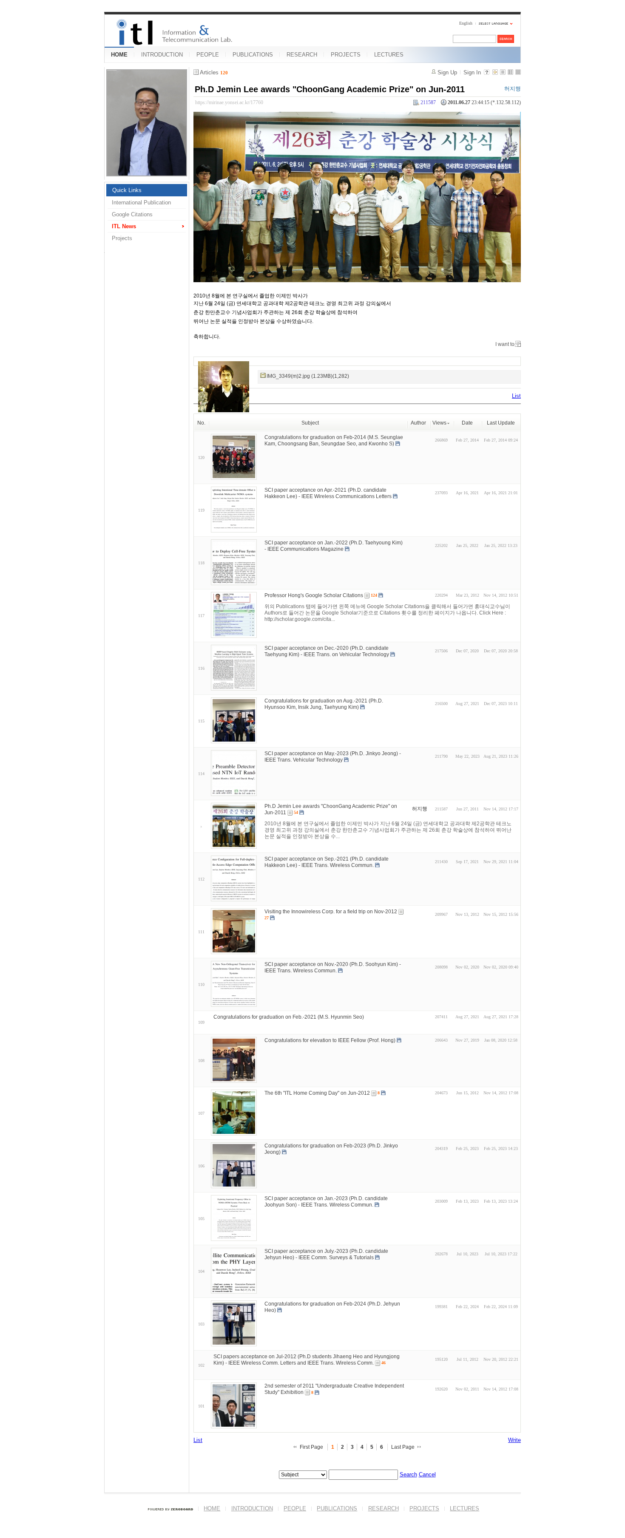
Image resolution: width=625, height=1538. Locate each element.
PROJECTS (346, 54)
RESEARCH (302, 54)
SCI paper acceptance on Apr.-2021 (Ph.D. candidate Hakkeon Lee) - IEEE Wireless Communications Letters (328, 493)
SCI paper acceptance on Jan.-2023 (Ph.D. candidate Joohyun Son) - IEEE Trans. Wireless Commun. (326, 1201)
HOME (119, 54)
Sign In (472, 72)
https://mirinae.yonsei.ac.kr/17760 (229, 102)
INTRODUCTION (162, 54)
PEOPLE (207, 54)
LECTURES (388, 54)
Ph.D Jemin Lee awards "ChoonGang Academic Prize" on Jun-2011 (330, 89)
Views (439, 423)
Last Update (501, 423)
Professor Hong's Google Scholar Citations (313, 595)
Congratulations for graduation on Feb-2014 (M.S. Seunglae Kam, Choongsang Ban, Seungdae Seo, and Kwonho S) (333, 440)
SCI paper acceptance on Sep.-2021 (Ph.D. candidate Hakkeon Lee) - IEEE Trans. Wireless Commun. (326, 862)
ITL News (124, 226)
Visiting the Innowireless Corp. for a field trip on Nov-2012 (330, 912)
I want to (504, 344)
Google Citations (132, 214)
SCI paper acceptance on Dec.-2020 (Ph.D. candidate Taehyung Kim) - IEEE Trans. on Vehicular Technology (326, 651)
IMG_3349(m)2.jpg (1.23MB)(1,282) (308, 376)
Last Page (403, 1447)
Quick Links (127, 190)
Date (467, 423)
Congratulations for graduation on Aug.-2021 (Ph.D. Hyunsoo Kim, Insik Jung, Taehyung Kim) (323, 704)
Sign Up (447, 72)
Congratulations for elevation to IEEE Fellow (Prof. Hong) (329, 1040)
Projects (122, 238)
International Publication (141, 202)
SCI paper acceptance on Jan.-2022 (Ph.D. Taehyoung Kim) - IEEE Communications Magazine (333, 546)
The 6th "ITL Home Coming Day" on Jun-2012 (317, 1093)
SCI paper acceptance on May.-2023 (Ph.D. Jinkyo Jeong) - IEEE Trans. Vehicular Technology (332, 757)
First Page (311, 1447)
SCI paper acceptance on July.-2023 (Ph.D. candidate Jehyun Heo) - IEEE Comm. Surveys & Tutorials (326, 1254)
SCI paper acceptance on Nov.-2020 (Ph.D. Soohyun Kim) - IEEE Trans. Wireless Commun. (332, 967)
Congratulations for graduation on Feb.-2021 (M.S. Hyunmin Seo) (288, 1017)
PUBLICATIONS (253, 54)
